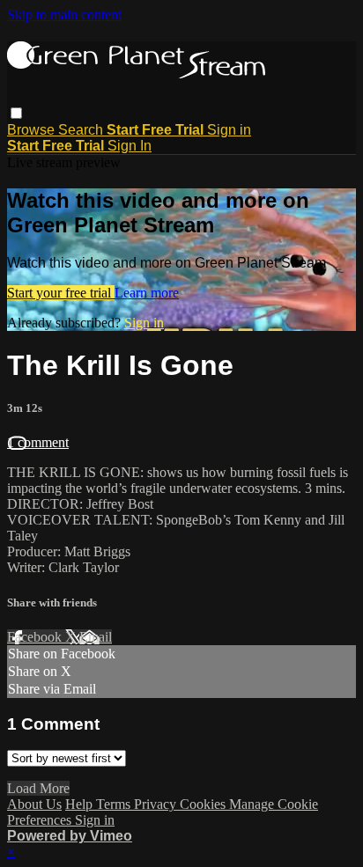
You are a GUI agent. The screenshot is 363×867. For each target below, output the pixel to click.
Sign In (129, 145)
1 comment (38, 442)
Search (82, 129)
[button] (16, 113)
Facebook (36, 636)
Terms (115, 804)
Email (95, 636)
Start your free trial (61, 292)
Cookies (204, 804)
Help (80, 804)
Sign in (229, 129)
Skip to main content (64, 14)
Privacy (157, 804)
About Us (34, 804)
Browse (32, 129)
